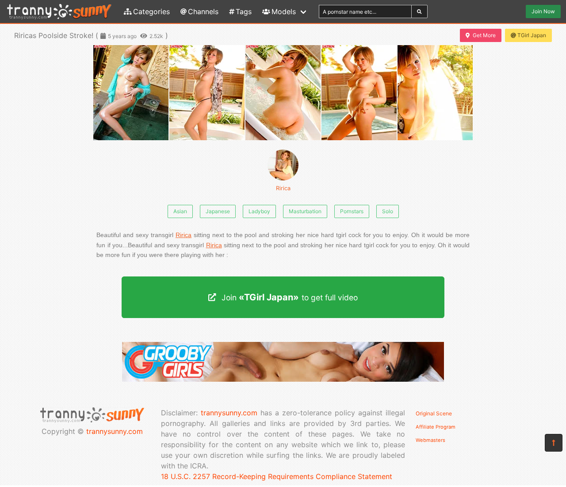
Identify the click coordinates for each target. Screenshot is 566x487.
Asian (180, 211)
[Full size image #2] (283, 92)
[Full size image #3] (359, 92)
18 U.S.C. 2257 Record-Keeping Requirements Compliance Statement (276, 476)
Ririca (283, 188)
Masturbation (305, 211)
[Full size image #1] (207, 92)
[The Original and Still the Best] (283, 379)
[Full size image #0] (130, 92)
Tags (244, 11)
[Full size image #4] (435, 92)
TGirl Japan (531, 35)
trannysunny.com (114, 431)
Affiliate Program (435, 427)
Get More (484, 35)
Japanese (218, 211)
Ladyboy (259, 211)
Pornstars (351, 211)
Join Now (543, 11)
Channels (203, 11)
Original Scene (434, 413)
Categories (151, 11)
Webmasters (430, 440)
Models (284, 11)
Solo (387, 211)
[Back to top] (553, 443)
